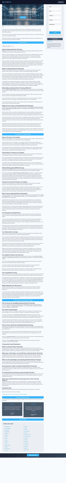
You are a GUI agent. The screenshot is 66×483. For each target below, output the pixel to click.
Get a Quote (22, 17)
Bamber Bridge (7, 445)
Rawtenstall (21, 394)
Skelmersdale (26, 431)
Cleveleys (26, 444)
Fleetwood (26, 446)
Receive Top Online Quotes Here (23, 397)
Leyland (25, 426)
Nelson (6, 440)
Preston (6, 450)
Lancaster (26, 438)
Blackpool (26, 441)
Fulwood (25, 427)
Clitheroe (6, 441)
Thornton (26, 439)
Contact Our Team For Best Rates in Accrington (23, 300)
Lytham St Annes (27, 436)
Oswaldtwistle (4, 394)
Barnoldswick (7, 448)
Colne (6, 443)
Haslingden (16, 394)
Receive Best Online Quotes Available (23, 134)
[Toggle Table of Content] (12, 46)
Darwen (6, 436)
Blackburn (25, 394)
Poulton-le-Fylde (27, 434)
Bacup (6, 438)
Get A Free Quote (22, 419)
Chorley (6, 446)
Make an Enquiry (33, 455)
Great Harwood (11, 394)
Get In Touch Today (23, 42)
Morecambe (26, 449)
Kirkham (25, 429)
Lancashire (26, 443)
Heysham (26, 448)
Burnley (6, 435)
